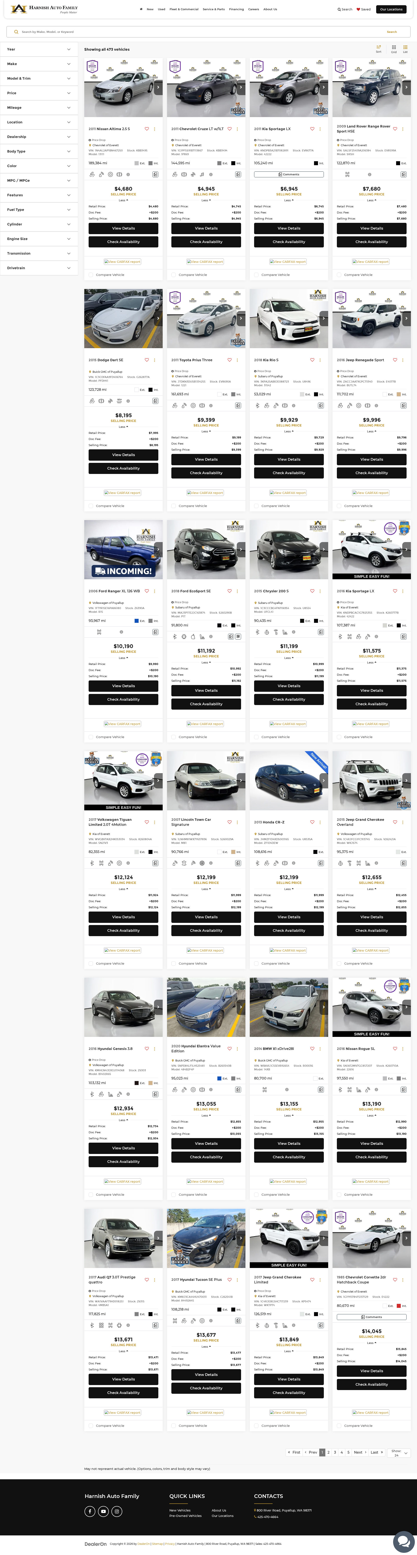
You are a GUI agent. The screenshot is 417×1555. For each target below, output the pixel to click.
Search (392, 32)
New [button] (150, 9)
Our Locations (391, 9)
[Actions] (154, 129)
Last (376, 1452)
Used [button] (161, 9)
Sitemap (157, 1543)
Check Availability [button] (123, 242)
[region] (123, 212)
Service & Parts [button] (214, 9)
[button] (158, 87)
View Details (123, 228)
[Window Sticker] (238, 637)
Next (359, 1452)
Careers (253, 9)
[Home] (141, 9)
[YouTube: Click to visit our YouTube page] (103, 1511)
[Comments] (155, 174)
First (295, 1452)
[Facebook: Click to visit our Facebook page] (90, 1511)
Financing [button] (236, 9)
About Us (219, 1510)
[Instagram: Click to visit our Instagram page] (117, 1511)
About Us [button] (270, 9)
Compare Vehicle (110, 275)
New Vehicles (179, 1510)
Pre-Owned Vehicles (185, 1516)
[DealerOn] (96, 1544)
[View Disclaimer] (128, 174)
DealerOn (143, 1543)
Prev (311, 1452)
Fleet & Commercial (184, 9)
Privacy (170, 1543)
